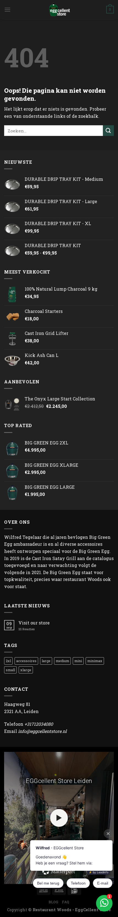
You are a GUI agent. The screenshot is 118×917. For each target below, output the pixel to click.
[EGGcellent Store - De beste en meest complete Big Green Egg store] (59, 9)
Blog (53, 902)
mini (78, 661)
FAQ (65, 902)
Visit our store (34, 622)
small (10, 670)
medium (62, 661)
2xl (8, 661)
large (46, 661)
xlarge (25, 670)
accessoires (26, 661)
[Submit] (108, 130)
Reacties (26, 629)
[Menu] (7, 9)
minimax (94, 661)
